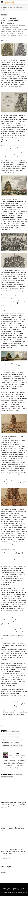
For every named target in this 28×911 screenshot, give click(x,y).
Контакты (9, 889)
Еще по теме (4, 726)
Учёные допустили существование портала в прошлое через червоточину (13, 828)
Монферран (16, 742)
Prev (3, 858)
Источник (4, 722)
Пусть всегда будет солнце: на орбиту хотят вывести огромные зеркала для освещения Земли (13, 851)
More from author (16, 774)
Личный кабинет (17, 889)
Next (7, 858)
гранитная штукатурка (14, 737)
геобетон (4, 737)
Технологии (4, 14)
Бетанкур (18, 734)
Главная (4, 888)
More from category (7, 776)
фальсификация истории (16, 745)
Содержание (15, 888)
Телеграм (22, 888)
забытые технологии (7, 739)
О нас (9, 888)
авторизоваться (5, 872)
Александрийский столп (14, 731)
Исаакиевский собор (7, 742)
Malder (2, 40)
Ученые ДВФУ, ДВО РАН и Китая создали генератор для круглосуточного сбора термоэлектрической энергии (14, 804)
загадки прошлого (18, 739)
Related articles (6, 774)
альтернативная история (7, 734)
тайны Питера (5, 745)
